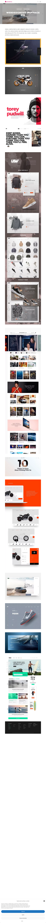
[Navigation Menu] (40, 1)
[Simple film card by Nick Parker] (23, 653)
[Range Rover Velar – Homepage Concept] (23, 600)
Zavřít (23, 914)
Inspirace (19, 9)
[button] (44, 901)
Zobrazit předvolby (23, 918)
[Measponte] (23, 51)
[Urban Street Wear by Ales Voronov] (23, 325)
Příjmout (23, 911)
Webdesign (26, 9)
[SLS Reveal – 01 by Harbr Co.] (23, 125)
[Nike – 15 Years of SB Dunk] (23, 629)
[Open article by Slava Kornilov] (23, 764)
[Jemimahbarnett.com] (23, 476)
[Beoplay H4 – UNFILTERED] (23, 149)
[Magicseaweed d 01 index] (23, 734)
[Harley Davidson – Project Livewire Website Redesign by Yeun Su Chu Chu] (23, 570)
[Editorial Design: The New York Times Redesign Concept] (23, 454)
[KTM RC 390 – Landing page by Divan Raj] (23, 94)
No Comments (26, 18)
